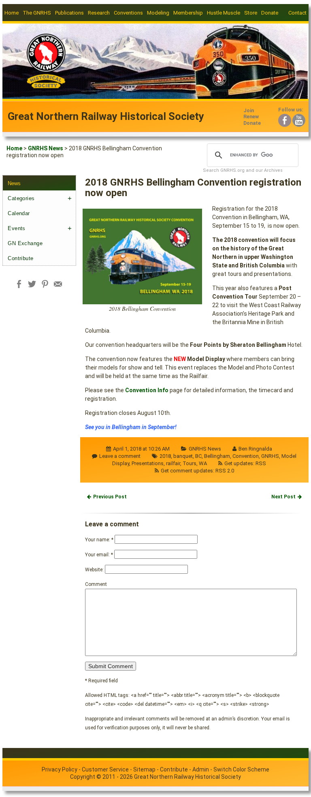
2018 (165, 456)
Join (248, 110)
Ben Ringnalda (255, 449)
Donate (269, 13)
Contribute (20, 258)
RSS (261, 463)
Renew (251, 116)
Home (11, 13)
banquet (183, 456)
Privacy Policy (59, 769)
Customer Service (105, 769)
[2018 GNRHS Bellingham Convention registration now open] (142, 256)
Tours (189, 463)
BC (198, 456)
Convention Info (146, 390)
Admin (200, 769)
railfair (173, 463)
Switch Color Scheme (241, 769)
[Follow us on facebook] (284, 119)
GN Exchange (25, 243)
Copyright (82, 776)
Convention (245, 456)
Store (250, 13)
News (14, 183)
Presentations (148, 463)
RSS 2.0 (224, 471)
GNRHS (270, 456)
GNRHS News (45, 148)
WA (203, 463)
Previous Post (110, 497)
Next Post (283, 497)
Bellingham (217, 456)
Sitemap (144, 769)
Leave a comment (120, 456)
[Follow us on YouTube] (298, 119)
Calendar (19, 213)
